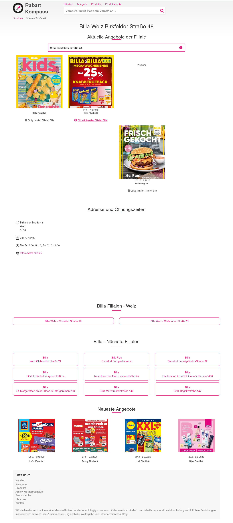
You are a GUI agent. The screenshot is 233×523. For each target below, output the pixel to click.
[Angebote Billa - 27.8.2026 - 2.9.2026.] (91, 81)
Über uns (20, 499)
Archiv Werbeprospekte (29, 491)
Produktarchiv (113, 4)
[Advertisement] (168, 91)
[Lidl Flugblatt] (143, 435)
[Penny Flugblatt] (90, 435)
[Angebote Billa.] (39, 81)
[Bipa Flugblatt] (196, 435)
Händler (68, 4)
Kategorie (82, 4)
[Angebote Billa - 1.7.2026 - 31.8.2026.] (142, 152)
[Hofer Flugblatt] (36, 435)
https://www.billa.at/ (31, 253)
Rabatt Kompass (36, 8)
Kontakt (19, 502)
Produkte (96, 4)
